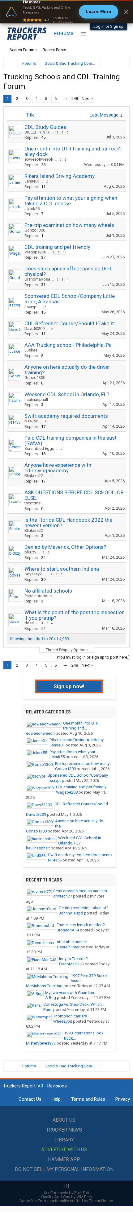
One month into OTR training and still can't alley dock (73, 151)
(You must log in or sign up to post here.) (93, 657)
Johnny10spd (71, 913)
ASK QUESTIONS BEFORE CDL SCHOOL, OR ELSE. (74, 495)
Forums (64, 33)
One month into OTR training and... (81, 726)
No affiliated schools (48, 591)
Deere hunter (68, 947)
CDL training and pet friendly (57, 247)
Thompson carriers (70, 1016)
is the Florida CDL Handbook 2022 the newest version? (68, 522)
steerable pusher (72, 941)
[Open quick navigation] (120, 63)
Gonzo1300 (34, 230)
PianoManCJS (71, 964)
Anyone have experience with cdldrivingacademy (57, 468)
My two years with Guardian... (71, 992)
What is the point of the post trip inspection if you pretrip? (74, 615)
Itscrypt (31, 306)
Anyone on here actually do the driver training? (67, 370)
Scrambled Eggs (39, 448)
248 (74, 98)
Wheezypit (62, 1021)
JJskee (30, 350)
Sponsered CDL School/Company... (79, 775)
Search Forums (23, 49)
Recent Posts (54, 49)
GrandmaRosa (37, 279)
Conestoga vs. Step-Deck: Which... (74, 1004)
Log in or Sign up (108, 26)
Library (64, 1140)
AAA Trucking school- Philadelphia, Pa (68, 345)
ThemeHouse (101, 1200)
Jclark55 (32, 208)
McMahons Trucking (44, 986)
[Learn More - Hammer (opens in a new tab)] (66, 11)
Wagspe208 (35, 252)
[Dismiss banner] (126, 11)
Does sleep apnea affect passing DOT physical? (68, 271)
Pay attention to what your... (73, 752)
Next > (87, 98)
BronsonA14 (68, 930)
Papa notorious (38, 596)
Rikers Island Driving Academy (59, 176)
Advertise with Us (64, 1149)
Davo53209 (34, 328)
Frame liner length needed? (81, 924)
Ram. (47, 1009)
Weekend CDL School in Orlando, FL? (66, 394)
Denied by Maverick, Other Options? (65, 547)
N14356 (31, 421)
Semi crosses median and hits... (81, 891)
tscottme (32, 503)
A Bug (50, 997)
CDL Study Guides (45, 127)
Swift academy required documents (66, 416)
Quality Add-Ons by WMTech (66, 1196)
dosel (29, 623)
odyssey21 (34, 574)
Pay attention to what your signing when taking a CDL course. (70, 201)
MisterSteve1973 (41, 1043)
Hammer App (64, 1159)
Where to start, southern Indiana (61, 569)
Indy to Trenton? (73, 958)
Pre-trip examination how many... (83, 763)
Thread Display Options (67, 649)
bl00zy (30, 552)
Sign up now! (69, 686)
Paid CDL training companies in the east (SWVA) (70, 440)
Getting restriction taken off (83, 908)
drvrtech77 (62, 896)
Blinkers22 (33, 475)
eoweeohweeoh (38, 159)
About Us (64, 1120)
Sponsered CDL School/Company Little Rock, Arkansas (69, 299)
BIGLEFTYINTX (37, 132)
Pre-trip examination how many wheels (69, 225)
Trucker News (64, 1130)
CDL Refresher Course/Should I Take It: (69, 323)
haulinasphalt (36, 399)
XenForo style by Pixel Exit (66, 1192)
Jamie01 (32, 181)
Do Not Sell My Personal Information (64, 1169)
